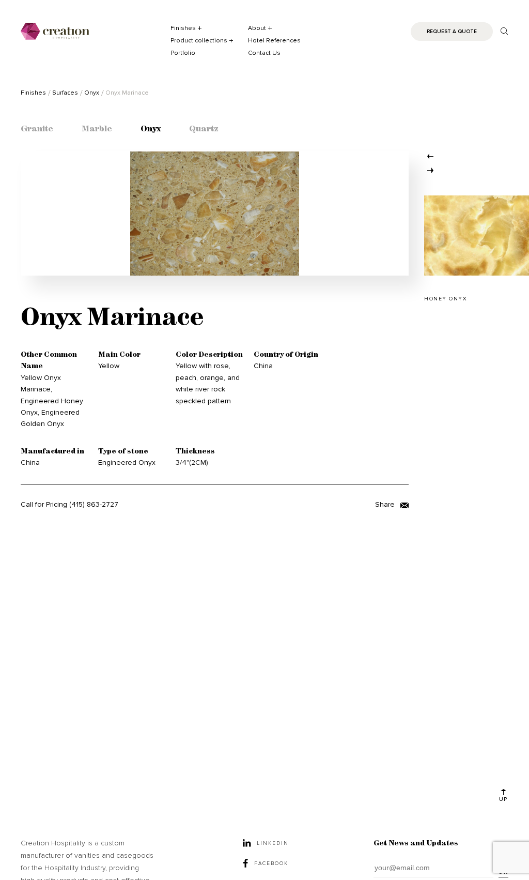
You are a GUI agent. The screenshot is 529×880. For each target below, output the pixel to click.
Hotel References (274, 40)
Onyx (151, 129)
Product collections (198, 40)
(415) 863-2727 (93, 504)
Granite (37, 129)
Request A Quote (452, 31)
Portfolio (182, 53)
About (257, 28)
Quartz (204, 129)
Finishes (183, 28)
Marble (97, 129)
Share (386, 504)
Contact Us (264, 53)
